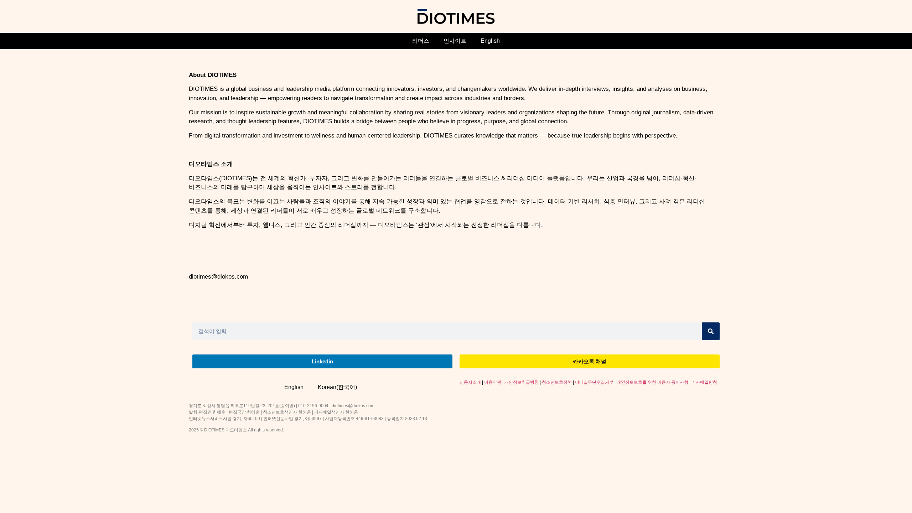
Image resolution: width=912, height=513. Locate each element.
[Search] (711, 331)
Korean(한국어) (337, 387)
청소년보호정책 (557, 382)
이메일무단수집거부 (594, 382)
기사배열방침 (704, 382)
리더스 (420, 41)
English (490, 41)
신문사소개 (470, 382)
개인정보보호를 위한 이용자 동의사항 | (654, 382)
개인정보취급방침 (521, 382)
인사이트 (455, 41)
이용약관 (492, 382)
